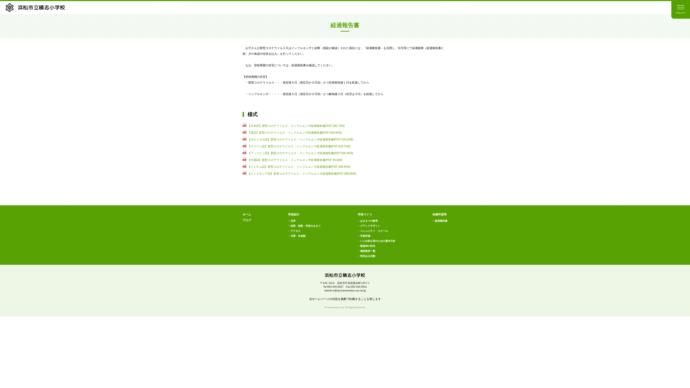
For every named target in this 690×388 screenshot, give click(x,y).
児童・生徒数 (298, 235)
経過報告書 (441, 220)
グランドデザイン (370, 225)
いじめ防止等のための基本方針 (377, 240)
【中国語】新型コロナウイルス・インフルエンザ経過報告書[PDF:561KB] (295, 159)
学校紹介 (294, 214)
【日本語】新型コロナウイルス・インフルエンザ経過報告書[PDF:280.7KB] (296, 125)
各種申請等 (439, 214)
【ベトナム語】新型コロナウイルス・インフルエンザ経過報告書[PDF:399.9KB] (299, 166)
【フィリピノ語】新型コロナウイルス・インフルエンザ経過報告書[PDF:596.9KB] (300, 153)
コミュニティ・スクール (374, 230)
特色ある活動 (367, 256)
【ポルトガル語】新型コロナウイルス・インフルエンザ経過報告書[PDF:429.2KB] (300, 139)
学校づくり (365, 214)
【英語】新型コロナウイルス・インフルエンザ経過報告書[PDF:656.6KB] (295, 132)
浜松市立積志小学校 (41, 7)
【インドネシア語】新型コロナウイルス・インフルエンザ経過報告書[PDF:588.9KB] (302, 173)
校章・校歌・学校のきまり (306, 225)
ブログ (247, 220)
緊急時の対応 (367, 245)
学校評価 (365, 235)
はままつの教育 (369, 220)
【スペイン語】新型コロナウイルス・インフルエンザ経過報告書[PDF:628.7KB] (299, 146)
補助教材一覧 (367, 251)
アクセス (296, 230)
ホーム (247, 214)
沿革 (293, 220)
